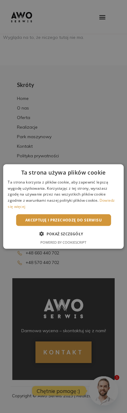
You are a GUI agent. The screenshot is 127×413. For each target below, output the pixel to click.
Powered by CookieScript (63, 242)
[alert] (63, 206)
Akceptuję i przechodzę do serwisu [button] (63, 219)
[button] (63, 234)
